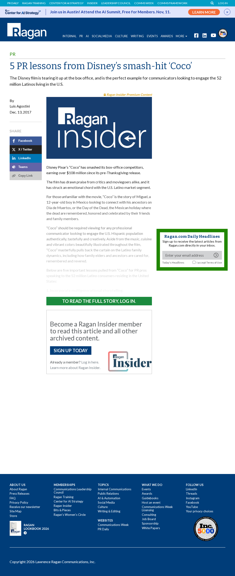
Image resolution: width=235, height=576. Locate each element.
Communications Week (113, 525)
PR (81, 36)
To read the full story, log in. (99, 301)
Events (146, 489)
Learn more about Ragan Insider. (75, 367)
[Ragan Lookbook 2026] (29, 528)
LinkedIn (191, 489)
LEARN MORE (204, 12)
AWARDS (167, 36)
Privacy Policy (19, 502)
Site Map (16, 511)
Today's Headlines (173, 262)
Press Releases (19, 493)
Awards (147, 493)
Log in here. (90, 362)
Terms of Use (214, 262)
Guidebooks (150, 498)
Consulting (149, 514)
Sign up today (71, 350)
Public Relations (108, 493)
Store (13, 516)
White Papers (151, 528)
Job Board (149, 519)
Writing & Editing (109, 511)
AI (87, 36)
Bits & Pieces (62, 510)
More (180, 36)
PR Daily (13, 3)
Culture (121, 36)
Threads (191, 493)
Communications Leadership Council (73, 490)
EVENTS (152, 36)
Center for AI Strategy (66, 3)
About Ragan (18, 489)
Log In (223, 3)
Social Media (102, 36)
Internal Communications (114, 489)
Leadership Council (116, 3)
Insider (92, 3)
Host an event (151, 502)
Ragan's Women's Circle (70, 514)
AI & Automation (109, 498)
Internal (69, 36)
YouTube (192, 507)
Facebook (192, 502)
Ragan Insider (63, 506)
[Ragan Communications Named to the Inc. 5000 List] (223, 32)
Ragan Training (34, 3)
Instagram (192, 498)
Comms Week (144, 3)
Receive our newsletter (25, 507)
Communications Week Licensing (157, 508)
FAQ (13, 498)
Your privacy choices (199, 511)
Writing (137, 36)
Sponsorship (150, 523)
